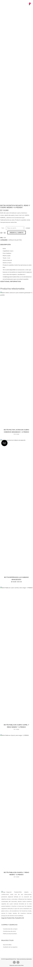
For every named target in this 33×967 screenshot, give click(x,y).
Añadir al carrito (16, 232)
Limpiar (28, 228)
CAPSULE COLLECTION (15, 240)
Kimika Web (20, 965)
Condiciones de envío (9, 931)
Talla (2, 228)
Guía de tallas (7, 944)
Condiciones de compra (10, 929)
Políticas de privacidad (10, 933)
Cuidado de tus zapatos (10, 947)
